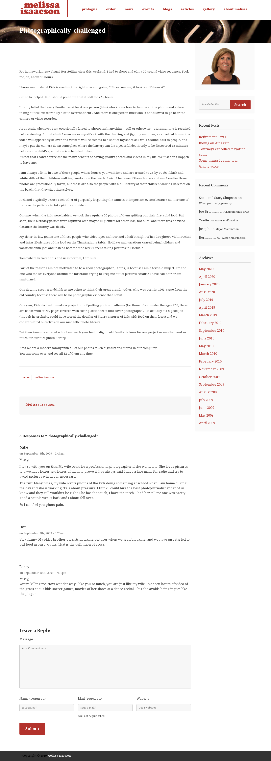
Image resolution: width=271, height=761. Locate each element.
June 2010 (206, 338)
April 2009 (207, 423)
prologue (89, 9)
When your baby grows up (215, 203)
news (129, 9)
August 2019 (208, 292)
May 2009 (206, 415)
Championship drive (237, 211)
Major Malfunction (226, 220)
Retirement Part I (212, 137)
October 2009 (209, 377)
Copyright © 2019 (35, 755)
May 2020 (206, 269)
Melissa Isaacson (40, 404)
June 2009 (206, 408)
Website (142, 698)
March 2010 (208, 354)
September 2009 (211, 384)
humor (26, 377)
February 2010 (210, 361)
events (148, 9)
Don (23, 527)
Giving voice (209, 166)
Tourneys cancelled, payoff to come (222, 151)
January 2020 (209, 284)
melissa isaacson (44, 377)
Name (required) (32, 698)
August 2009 (208, 392)
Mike (23, 447)
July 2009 (206, 400)
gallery (209, 9)
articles (187, 9)
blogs (167, 9)
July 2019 (206, 300)
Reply (24, 512)
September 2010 (211, 331)
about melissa (236, 9)
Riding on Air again (214, 143)
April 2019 (207, 307)
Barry (24, 567)
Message (26, 639)
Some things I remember (218, 160)
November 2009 (211, 369)
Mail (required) (90, 698)
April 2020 (207, 277)
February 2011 (210, 323)
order (111, 9)
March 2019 (208, 315)
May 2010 (206, 346)
